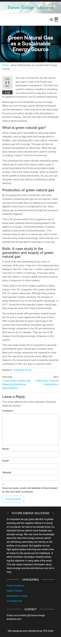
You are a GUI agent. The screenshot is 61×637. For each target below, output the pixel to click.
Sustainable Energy (22, 369)
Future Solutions (15, 585)
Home (5, 65)
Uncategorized (14, 600)
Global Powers (14, 590)
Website (6, 472)
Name (6, 448)
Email (6, 460)
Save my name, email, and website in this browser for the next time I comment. (30, 489)
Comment (7, 410)
